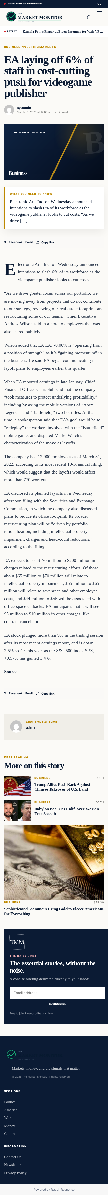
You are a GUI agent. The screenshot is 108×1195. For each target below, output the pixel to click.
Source (10, 671)
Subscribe (57, 1004)
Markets (47, 47)
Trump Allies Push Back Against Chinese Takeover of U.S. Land (62, 787)
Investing (30, 47)
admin (26, 108)
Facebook (16, 242)
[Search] (88, 16)
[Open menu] (99, 16)
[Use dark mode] (98, 4)
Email (29, 242)
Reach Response (63, 1189)
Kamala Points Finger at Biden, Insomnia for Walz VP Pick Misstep (63, 31)
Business (12, 47)
